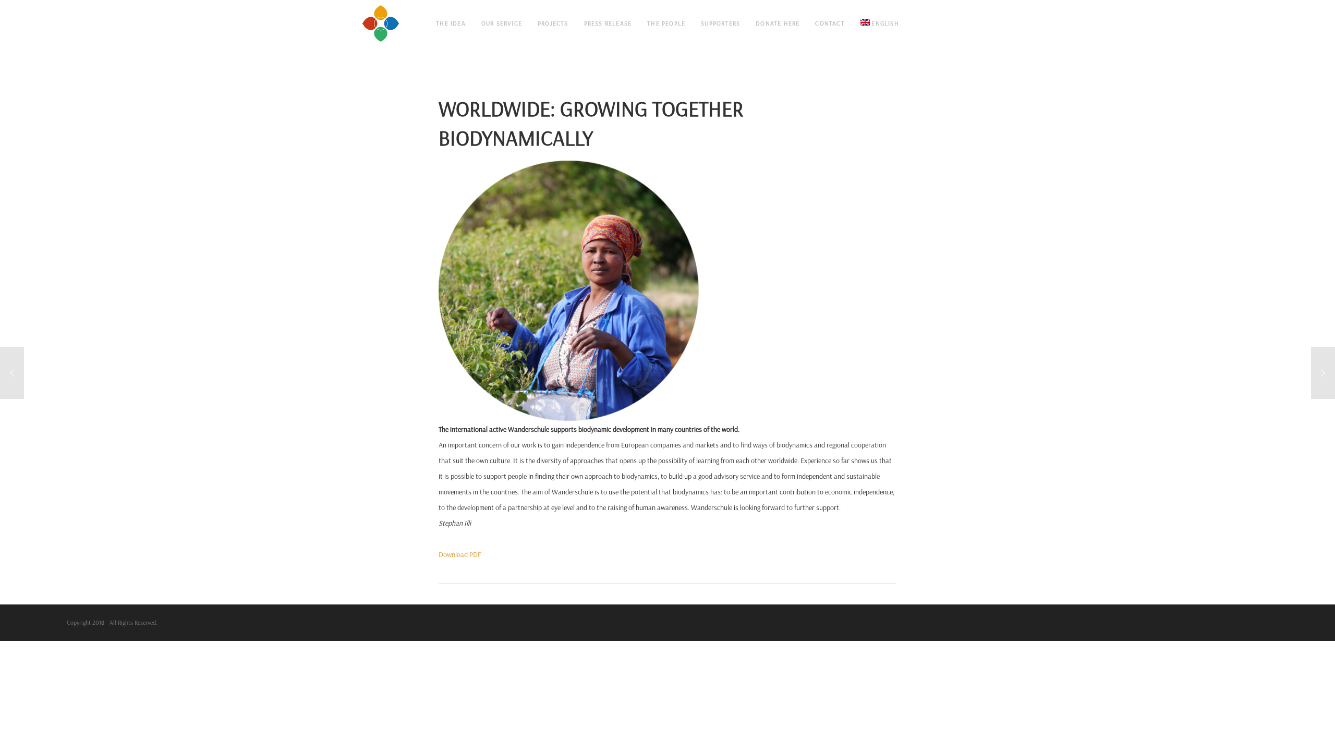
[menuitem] (879, 23)
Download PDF (460, 554)
